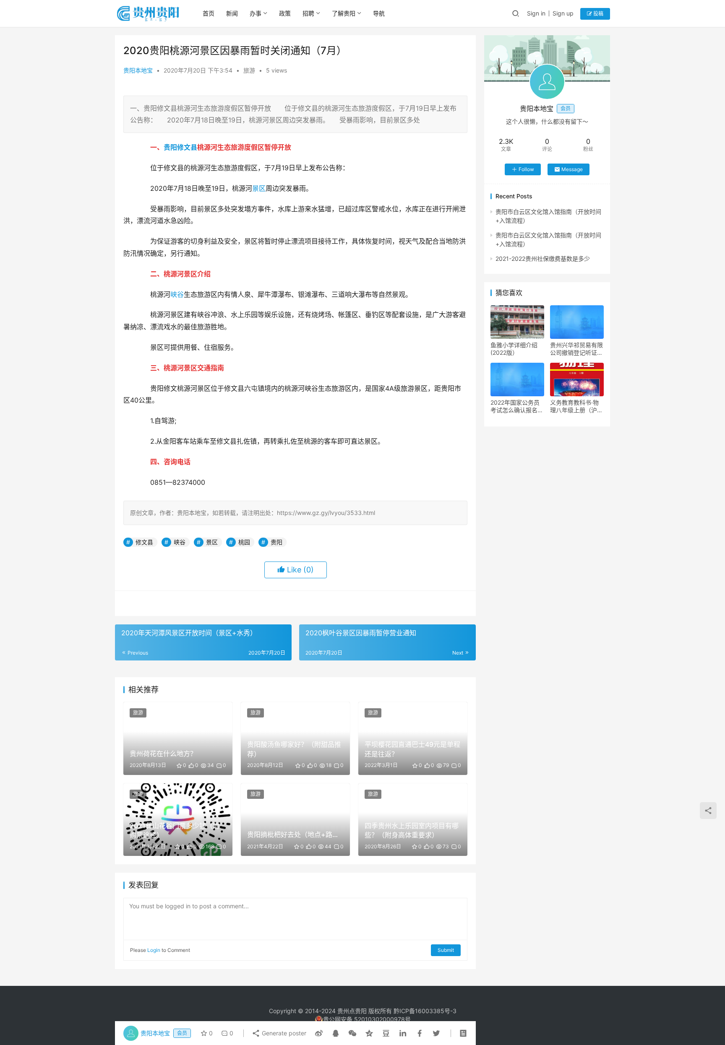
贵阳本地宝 (138, 70)
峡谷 (177, 294)
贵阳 (170, 147)
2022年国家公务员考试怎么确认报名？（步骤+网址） (516, 406)
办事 (255, 13)
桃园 (244, 542)
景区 (259, 188)
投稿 (597, 13)
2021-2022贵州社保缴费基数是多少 (543, 258)
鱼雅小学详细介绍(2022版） (513, 348)
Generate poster (283, 1033)
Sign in (536, 13)
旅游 (249, 70)
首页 (208, 13)
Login (153, 950)
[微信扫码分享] (352, 1033)
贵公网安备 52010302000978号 (367, 1019)
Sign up (563, 13)
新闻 (232, 13)
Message (572, 169)
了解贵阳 (343, 13)
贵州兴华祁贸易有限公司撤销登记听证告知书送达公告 (576, 348)
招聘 (308, 13)
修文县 (187, 147)
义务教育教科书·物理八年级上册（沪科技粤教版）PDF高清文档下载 (576, 406)
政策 (285, 13)
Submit (446, 950)
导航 (379, 13)
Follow (526, 169)
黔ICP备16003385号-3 (425, 1010)
